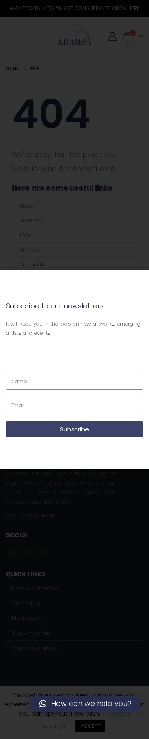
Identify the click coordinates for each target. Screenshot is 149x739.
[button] (85, 704)
